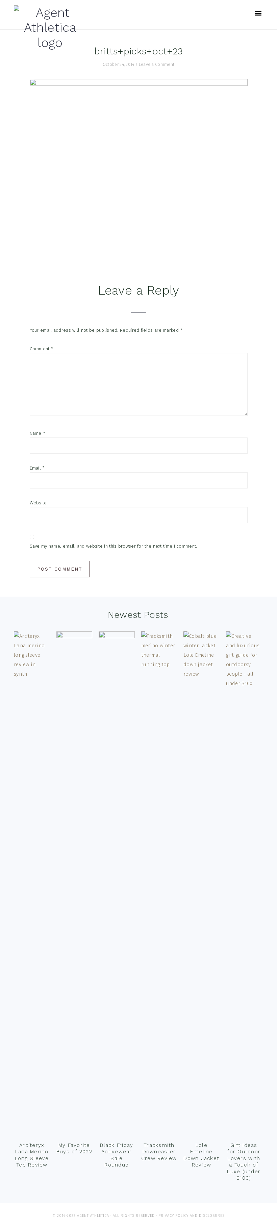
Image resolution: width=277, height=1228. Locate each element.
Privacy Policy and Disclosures (191, 1215)
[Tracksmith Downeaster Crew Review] (159, 884)
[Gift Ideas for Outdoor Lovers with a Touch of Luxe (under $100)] (244, 884)
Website (38, 503)
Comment (42, 349)
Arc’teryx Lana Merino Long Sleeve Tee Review (32, 1155)
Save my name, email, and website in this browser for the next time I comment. (113, 546)
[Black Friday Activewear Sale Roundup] (117, 884)
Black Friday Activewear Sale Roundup (116, 1155)
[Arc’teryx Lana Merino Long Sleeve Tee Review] (32, 884)
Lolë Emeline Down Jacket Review (201, 1155)
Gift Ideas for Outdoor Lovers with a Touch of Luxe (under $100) (243, 1161)
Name (38, 433)
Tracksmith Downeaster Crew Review (159, 1151)
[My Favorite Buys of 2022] (74, 884)
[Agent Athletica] (50, 42)
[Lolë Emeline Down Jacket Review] (201, 884)
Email (37, 468)
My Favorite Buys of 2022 (74, 1148)
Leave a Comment (157, 64)
